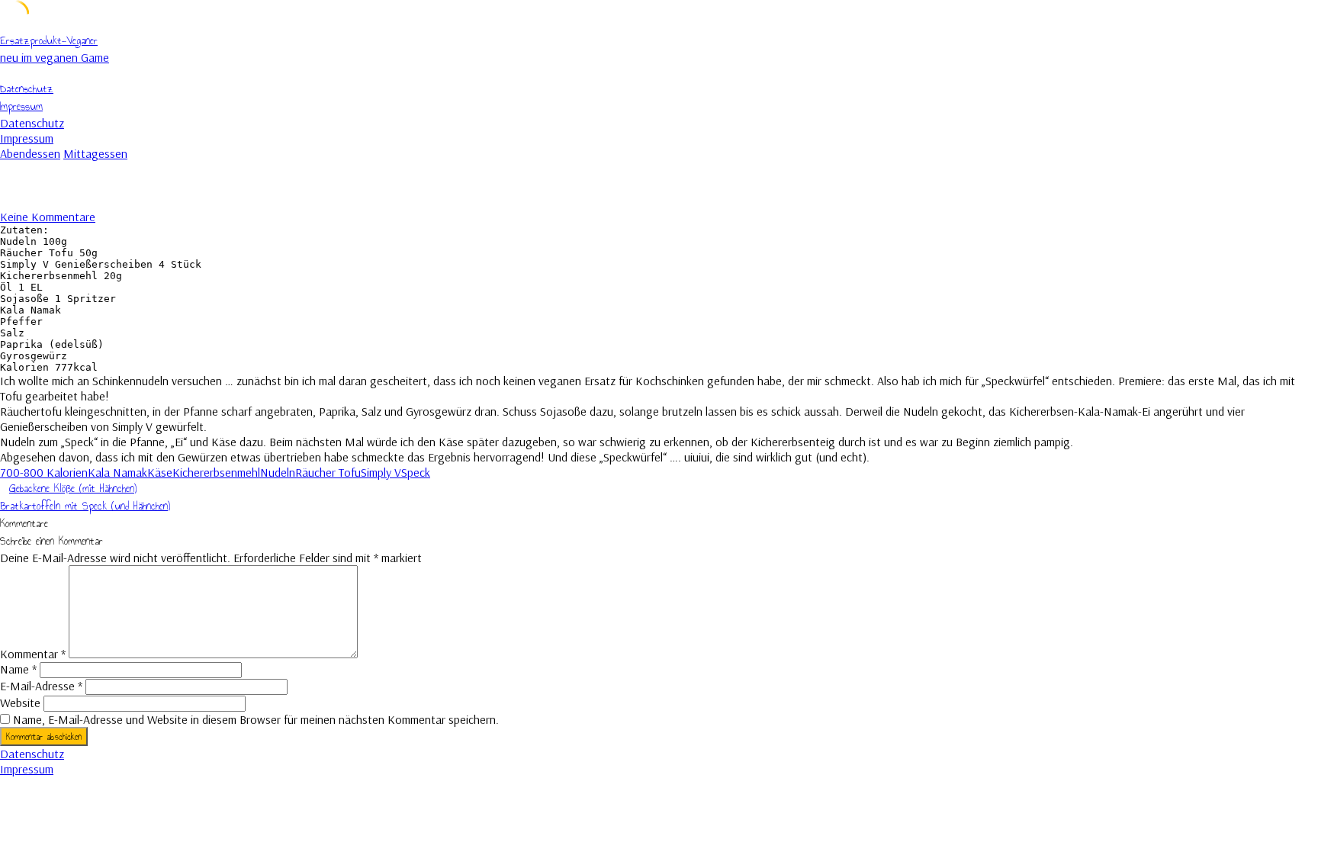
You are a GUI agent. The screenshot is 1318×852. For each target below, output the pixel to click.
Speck (415, 472)
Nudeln (277, 472)
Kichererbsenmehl (216, 472)
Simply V (381, 472)
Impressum (21, 106)
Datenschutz (26, 89)
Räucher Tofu (328, 472)
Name (18, 669)
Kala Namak (117, 472)
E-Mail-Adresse (41, 685)
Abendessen (30, 153)
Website (20, 702)
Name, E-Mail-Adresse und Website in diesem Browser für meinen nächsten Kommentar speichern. (256, 719)
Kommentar (33, 653)
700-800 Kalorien (44, 472)
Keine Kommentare (47, 216)
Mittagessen (95, 153)
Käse (159, 472)
